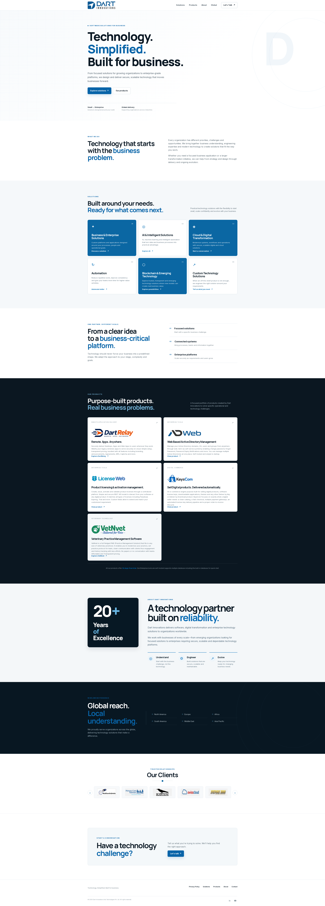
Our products (122, 91)
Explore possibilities (151, 289)
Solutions (180, 5)
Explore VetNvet (99, 556)
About (204, 5)
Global (214, 5)
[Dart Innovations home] (101, 5)
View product (174, 456)
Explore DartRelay (100, 456)
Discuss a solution (100, 251)
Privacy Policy (194, 887)
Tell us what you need (203, 289)
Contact (234, 887)
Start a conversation (202, 251)
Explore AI (147, 251)
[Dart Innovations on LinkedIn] (230, 901)
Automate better (99, 289)
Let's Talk (229, 5)
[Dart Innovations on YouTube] (235, 901)
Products (193, 5)
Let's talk (175, 853)
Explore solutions (99, 91)
